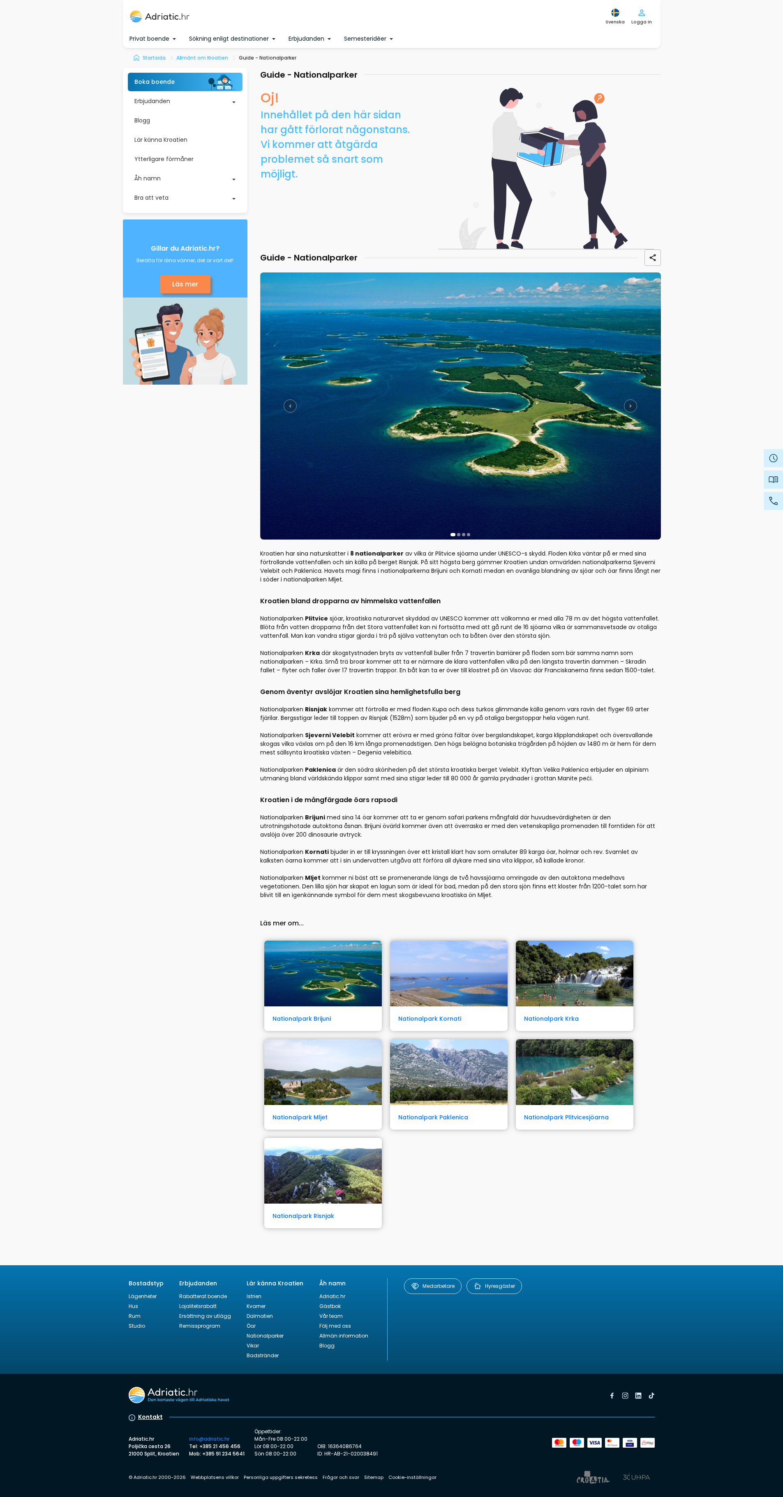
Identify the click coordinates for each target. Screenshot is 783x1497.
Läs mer (185, 284)
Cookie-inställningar (412, 1477)
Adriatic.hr (332, 1296)
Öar (251, 1325)
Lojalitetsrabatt (198, 1306)
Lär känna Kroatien (160, 140)
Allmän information (343, 1335)
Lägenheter (143, 1296)
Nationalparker (265, 1335)
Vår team (331, 1315)
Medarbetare (439, 1285)
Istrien (254, 1296)
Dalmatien (260, 1315)
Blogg (142, 120)
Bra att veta (151, 198)
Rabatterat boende (203, 1296)
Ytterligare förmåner (164, 159)
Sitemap (373, 1477)
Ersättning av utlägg (205, 1315)
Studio (137, 1325)
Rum (135, 1315)
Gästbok (330, 1306)
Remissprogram (199, 1325)
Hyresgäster (500, 1285)
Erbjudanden (152, 101)
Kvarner (256, 1306)
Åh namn (147, 178)
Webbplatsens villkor (215, 1477)
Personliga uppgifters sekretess (281, 1477)
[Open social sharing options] (652, 257)
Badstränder (263, 1355)
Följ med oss (335, 1325)
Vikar (253, 1345)
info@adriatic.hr (209, 1438)
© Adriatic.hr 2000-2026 (157, 1477)
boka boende (154, 82)
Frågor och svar (341, 1477)
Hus (133, 1306)
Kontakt (150, 1417)
